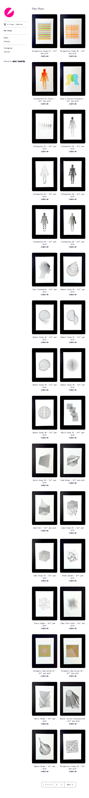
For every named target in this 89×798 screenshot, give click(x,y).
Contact (7, 41)
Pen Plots (8, 31)
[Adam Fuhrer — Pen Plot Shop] (15, 12)
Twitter (7, 52)
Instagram (8, 48)
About (6, 38)
